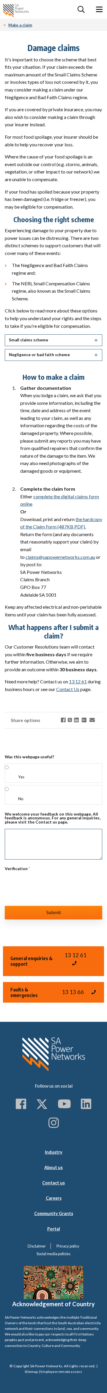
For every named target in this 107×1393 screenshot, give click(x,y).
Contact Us (67, 689)
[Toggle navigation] (99, 9)
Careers (54, 1198)
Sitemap (31, 1371)
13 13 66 (73, 992)
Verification (17, 869)
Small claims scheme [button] (28, 340)
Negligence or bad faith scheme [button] (39, 354)
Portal (53, 1228)
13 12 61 (78, 681)
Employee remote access (61, 1371)
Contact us (53, 1182)
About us (53, 1167)
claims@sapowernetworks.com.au (60, 557)
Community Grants (53, 1213)
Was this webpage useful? (29, 757)
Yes (21, 777)
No (20, 798)
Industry (53, 1152)
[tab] (53, 340)
